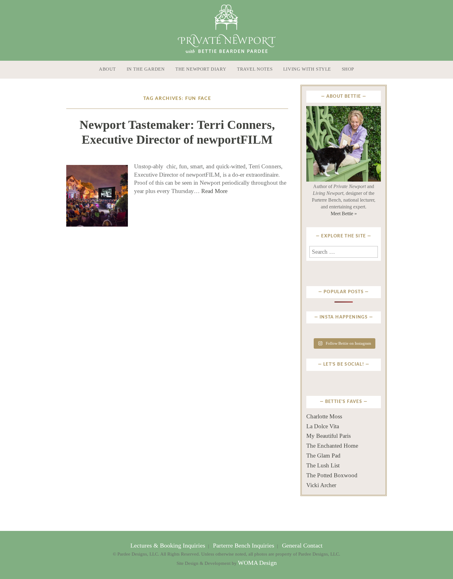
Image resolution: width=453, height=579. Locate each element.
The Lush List (323, 465)
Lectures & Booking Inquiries (168, 545)
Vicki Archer (321, 485)
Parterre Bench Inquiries (243, 545)
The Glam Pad (323, 455)
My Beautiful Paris (328, 436)
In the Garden (146, 69)
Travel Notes (254, 69)
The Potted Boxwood (331, 475)
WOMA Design (257, 563)
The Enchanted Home (332, 445)
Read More (214, 191)
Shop (348, 69)
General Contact (301, 545)
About (107, 69)
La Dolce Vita (322, 426)
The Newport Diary (200, 69)
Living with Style (307, 69)
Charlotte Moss (324, 416)
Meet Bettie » (344, 213)
